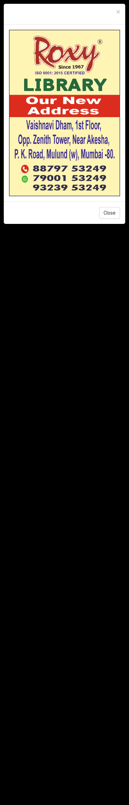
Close (110, 213)
